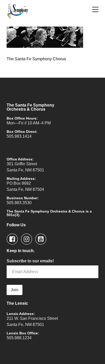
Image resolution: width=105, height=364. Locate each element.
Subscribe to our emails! (30, 261)
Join (14, 290)
